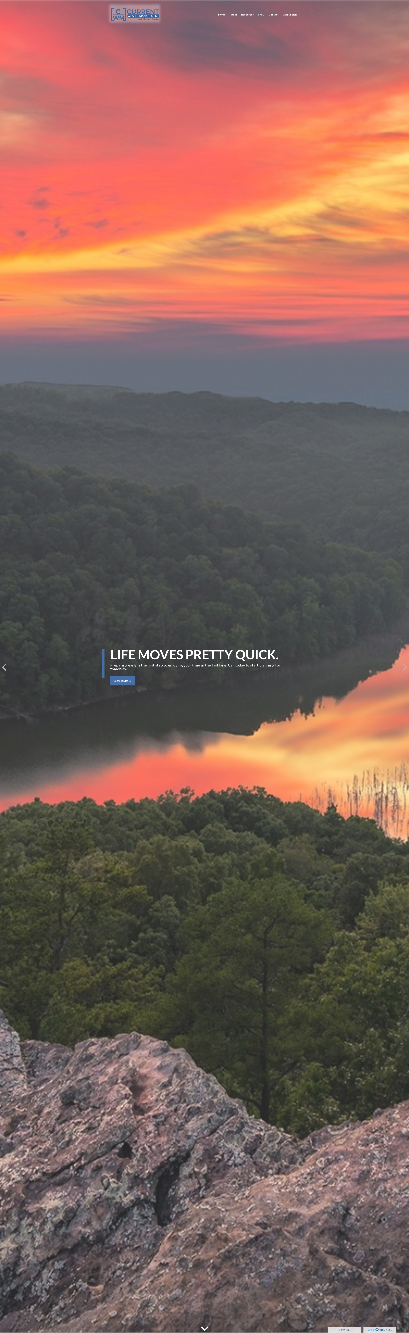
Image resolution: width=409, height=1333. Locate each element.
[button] (222, 14)
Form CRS (344, 1329)
